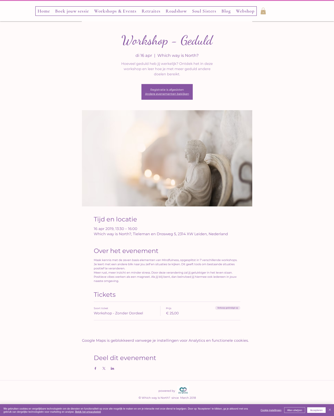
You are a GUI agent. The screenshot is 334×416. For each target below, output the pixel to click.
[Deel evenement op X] (104, 368)
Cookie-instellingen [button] (271, 410)
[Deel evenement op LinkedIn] (112, 368)
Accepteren (316, 410)
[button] (204, 11)
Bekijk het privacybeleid (88, 411)
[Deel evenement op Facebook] (95, 368)
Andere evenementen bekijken (167, 94)
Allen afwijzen (294, 410)
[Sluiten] (330, 410)
